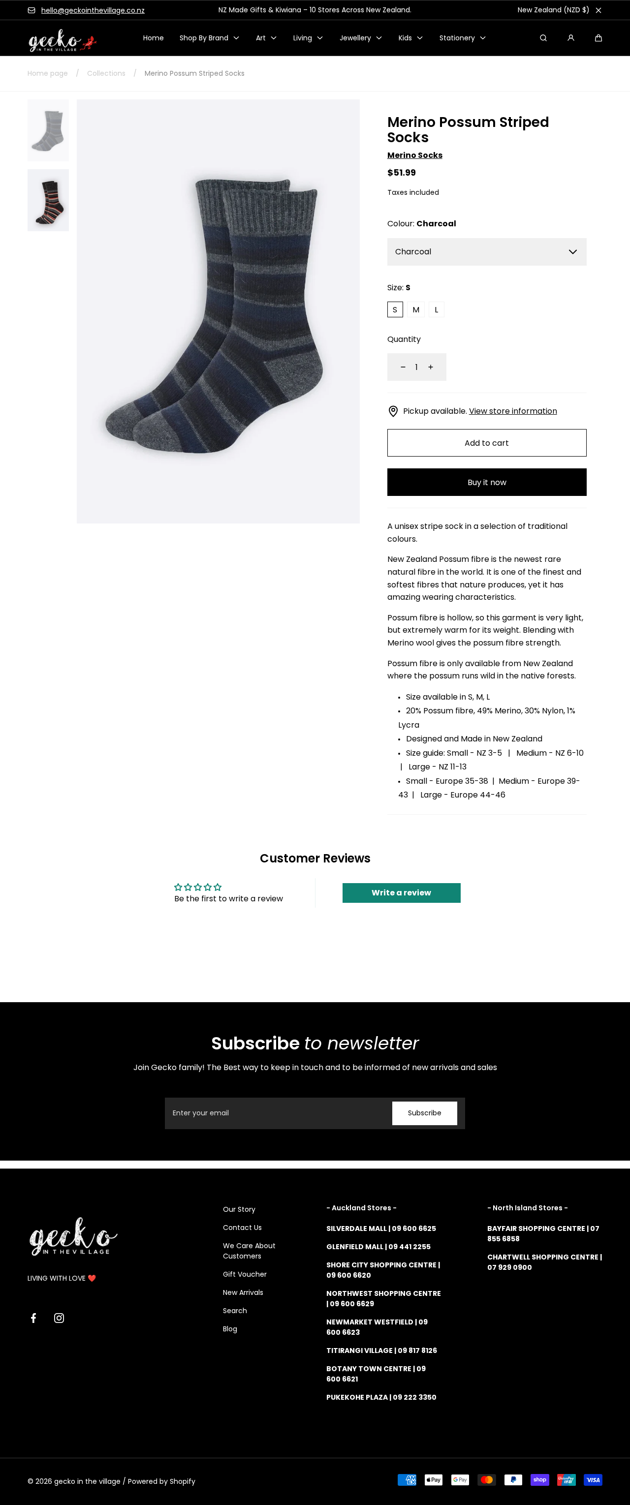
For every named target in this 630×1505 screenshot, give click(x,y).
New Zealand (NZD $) (554, 10)
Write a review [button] (401, 892)
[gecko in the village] (57, 38)
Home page (48, 73)
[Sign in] (571, 38)
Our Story (239, 1209)
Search (235, 1311)
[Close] (598, 10)
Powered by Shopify (161, 1481)
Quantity (404, 339)
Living (302, 38)
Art (261, 38)
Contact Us (242, 1227)
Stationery (457, 38)
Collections (106, 73)
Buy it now (487, 482)
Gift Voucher (245, 1274)
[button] (598, 38)
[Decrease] (397, 367)
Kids (405, 38)
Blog (230, 1329)
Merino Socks (414, 155)
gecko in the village (87, 1481)
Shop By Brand (204, 38)
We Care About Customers (249, 1251)
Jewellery (355, 38)
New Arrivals (243, 1292)
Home (153, 38)
